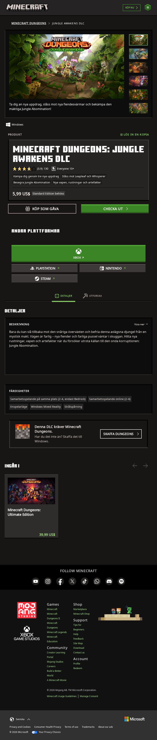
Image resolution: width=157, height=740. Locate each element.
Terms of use (71, 726)
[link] (35, 581)
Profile (76, 663)
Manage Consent (89, 696)
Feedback (78, 638)
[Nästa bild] (145, 465)
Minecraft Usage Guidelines (62, 696)
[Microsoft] (134, 718)
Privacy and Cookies (20, 726)
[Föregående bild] (134, 465)
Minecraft (52, 609)
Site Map (78, 643)
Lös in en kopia (136, 134)
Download (78, 648)
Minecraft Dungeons (28, 23)
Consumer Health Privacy (47, 726)
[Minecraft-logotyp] (27, 7)
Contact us (79, 652)
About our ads (105, 726)
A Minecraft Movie (56, 680)
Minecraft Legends (57, 632)
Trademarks (88, 726)
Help (75, 634)
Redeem (77, 668)
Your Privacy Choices (49, 732)
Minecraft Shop (81, 613)
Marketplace (80, 609)
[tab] (138, 39)
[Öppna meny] (147, 7)
